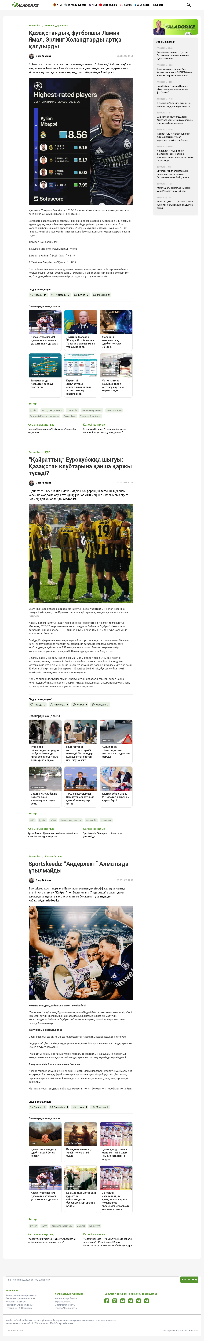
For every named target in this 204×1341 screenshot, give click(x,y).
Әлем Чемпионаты (65, 1304)
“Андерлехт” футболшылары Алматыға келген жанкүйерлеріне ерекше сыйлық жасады (175, 120)
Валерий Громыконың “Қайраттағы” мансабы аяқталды (52, 431)
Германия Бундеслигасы (19, 1304)
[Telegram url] (130, 1300)
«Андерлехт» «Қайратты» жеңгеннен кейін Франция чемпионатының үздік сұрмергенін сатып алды (175, 155)
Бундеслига (109, 4)
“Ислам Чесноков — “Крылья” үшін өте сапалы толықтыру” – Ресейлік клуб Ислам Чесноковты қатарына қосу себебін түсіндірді (107, 1242)
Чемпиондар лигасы (92, 410)
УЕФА (53, 820)
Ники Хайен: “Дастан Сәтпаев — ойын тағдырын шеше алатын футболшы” (174, 89)
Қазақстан (106, 820)
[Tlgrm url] (138, 1300)
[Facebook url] (107, 1301)
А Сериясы (143, 4)
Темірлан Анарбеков (90, 416)
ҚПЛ (59, 4)
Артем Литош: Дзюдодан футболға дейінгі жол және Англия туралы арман (53, 835)
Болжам (158, 4)
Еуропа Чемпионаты (66, 1308)
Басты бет (34, 25)
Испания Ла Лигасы (16, 1301)
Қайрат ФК (72, 410)
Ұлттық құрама (77, 4)
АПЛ (94, 4)
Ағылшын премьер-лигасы (20, 1298)
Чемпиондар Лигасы (66, 1298)
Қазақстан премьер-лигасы (21, 1295)
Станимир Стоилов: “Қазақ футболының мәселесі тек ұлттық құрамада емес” (104, 431)
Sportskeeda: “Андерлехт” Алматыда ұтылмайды (102, 835)
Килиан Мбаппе (114, 410)
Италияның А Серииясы (19, 1308)
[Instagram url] (114, 1301)
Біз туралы (169, 1330)
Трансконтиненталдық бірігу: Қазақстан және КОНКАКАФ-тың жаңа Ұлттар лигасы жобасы (174, 72)
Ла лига (127, 4)
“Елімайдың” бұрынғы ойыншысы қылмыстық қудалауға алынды (174, 105)
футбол (33, 410)
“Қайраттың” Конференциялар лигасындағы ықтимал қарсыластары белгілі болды (173, 136)
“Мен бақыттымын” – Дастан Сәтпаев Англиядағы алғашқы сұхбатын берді (173, 55)
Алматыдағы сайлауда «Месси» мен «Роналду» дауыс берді (174, 189)
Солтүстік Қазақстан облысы (44, 416)
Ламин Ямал (70, 416)
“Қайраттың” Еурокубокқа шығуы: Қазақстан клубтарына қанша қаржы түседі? (52, 1240)
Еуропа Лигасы (63, 1301)
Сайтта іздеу (189, 1279)
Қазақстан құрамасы (52, 410)
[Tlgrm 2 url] (146, 1300)
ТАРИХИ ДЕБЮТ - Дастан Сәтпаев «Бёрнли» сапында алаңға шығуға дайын (175, 204)
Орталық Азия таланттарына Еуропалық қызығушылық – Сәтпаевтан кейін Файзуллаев (173, 174)
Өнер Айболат (43, 56)
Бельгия (81, 1226)
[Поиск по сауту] (189, 4)
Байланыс (181, 1330)
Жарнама (193, 1330)
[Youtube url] (122, 1301)
